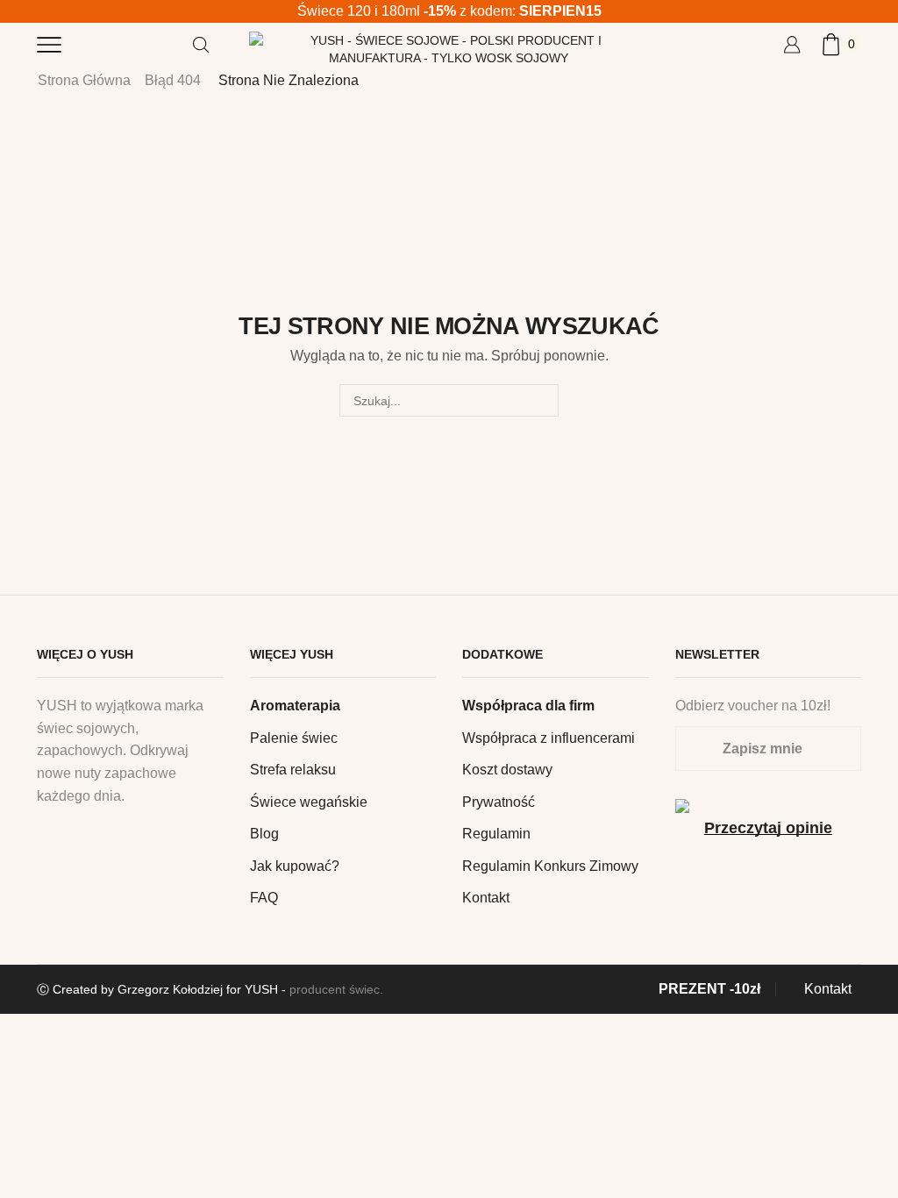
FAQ (264, 897)
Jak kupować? (294, 866)
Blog (264, 833)
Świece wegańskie (308, 802)
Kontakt (486, 897)
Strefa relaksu (293, 769)
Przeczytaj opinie (768, 828)
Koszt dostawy (507, 769)
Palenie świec (294, 738)
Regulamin (496, 833)
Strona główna (84, 80)
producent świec (334, 989)
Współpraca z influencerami (548, 738)
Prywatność (498, 802)
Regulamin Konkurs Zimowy (550, 866)
